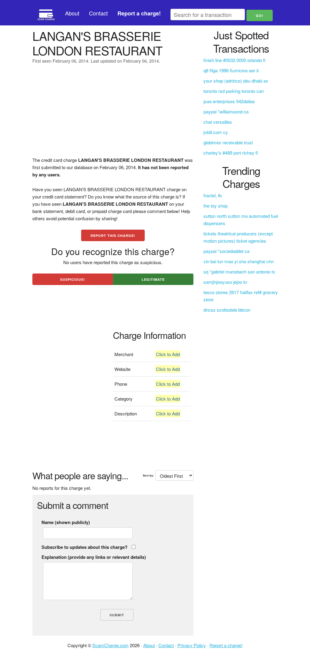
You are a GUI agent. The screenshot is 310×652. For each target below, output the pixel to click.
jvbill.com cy (215, 132)
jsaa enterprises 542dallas (229, 101)
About (72, 13)
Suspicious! (72, 279)
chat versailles (217, 122)
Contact (98, 13)
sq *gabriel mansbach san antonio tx (239, 271)
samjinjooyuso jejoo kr (225, 282)
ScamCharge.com (110, 645)
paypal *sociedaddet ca (226, 251)
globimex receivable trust (228, 142)
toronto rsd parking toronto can (233, 91)
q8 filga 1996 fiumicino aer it (231, 70)
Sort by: (148, 475)
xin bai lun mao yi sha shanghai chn (238, 261)
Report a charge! (225, 645)
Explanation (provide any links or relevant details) (93, 557)
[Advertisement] (112, 114)
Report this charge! (113, 235)
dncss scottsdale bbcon (226, 309)
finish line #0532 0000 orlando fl (234, 60)
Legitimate (153, 279)
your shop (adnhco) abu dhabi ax (235, 80)
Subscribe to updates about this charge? (84, 547)
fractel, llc (212, 195)
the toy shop (215, 205)
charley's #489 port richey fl (230, 152)
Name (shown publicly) (65, 522)
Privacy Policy (191, 645)
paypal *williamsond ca (226, 111)
